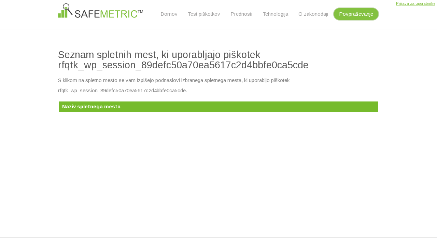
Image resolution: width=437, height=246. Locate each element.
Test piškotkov (204, 14)
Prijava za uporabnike (415, 3)
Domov (169, 14)
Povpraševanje (356, 14)
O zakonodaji (313, 14)
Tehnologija (275, 14)
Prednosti (241, 14)
